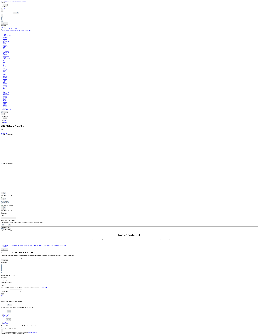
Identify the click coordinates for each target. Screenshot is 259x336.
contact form (8, 309)
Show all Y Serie (6, 58)
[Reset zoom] (5, 202)
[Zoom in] (7, 202)
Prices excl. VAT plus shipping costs (8, 217)
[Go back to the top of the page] (2, 330)
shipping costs (15, 325)
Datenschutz (5, 314)
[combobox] (7, 13)
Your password (4, 291)
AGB (4, 322)
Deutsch (5, 4)
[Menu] (2, 10)
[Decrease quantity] (3, 225)
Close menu (5, 23)
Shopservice (3, 319)
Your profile (7, 28)
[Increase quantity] (9, 225)
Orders (16, 28)
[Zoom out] (2, 202)
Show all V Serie (7, 35)
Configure (14, 333)
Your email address (5, 290)
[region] (129, 173)
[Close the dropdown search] (17, 13)
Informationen (4, 311)
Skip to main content (5, 1)
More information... (32, 332)
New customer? (43, 287)
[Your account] (2, 21)
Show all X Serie (7, 89)
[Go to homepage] (5, 8)
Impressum (5, 315)
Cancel (2, 295)
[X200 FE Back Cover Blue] (7, 134)
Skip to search (13, 1)
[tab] (34, 245)
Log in (2, 26)
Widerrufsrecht (6, 323)
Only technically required (6, 333)
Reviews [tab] (5, 246)
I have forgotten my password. (7, 292)
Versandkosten (6, 316)
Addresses (12, 28)
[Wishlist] (1, 19)
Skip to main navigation (21, 1)
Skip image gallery (4, 133)
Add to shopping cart (5, 227)
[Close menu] (3, 91)
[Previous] (2, 193)
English (5, 6)
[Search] (14, 13)
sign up (3, 27)
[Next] (5, 193)
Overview (3, 28)
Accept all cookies (20, 333)
